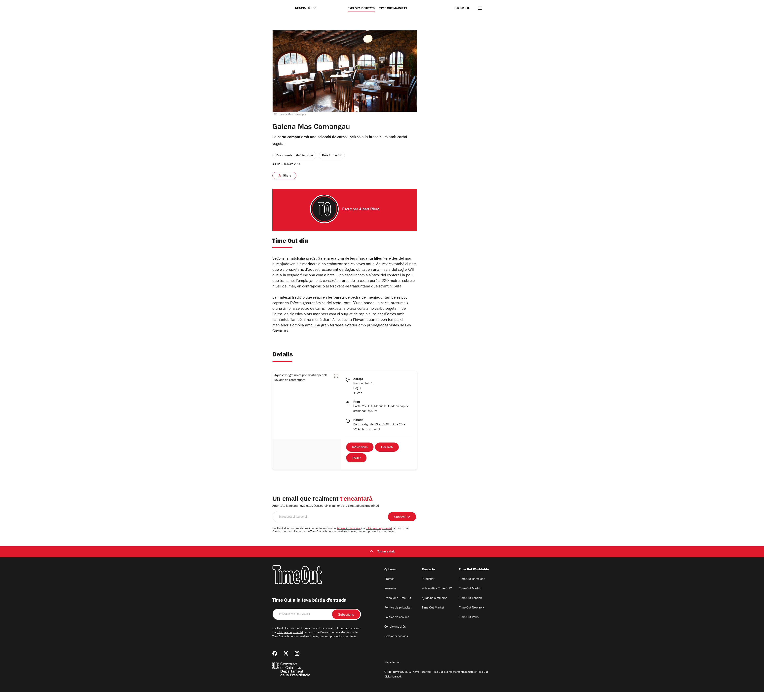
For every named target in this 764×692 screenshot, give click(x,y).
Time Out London (470, 598)
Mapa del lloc (392, 662)
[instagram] (297, 653)
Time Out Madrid (470, 588)
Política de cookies (396, 617)
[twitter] (286, 653)
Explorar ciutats (361, 8)
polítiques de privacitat (378, 528)
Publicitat (428, 579)
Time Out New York (471, 608)
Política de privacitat (397, 608)
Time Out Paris (468, 617)
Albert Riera (369, 210)
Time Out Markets (393, 8)
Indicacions (359, 447)
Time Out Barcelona (472, 579)
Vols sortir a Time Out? (437, 588)
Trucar (356, 458)
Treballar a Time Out (397, 598)
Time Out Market (433, 608)
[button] (336, 376)
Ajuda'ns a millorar (434, 598)
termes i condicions (349, 528)
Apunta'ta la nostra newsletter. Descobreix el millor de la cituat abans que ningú (325, 506)
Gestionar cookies (396, 636)
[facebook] (274, 653)
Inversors (390, 588)
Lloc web (387, 447)
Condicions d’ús (395, 627)
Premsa (389, 579)
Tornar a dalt (386, 551)
